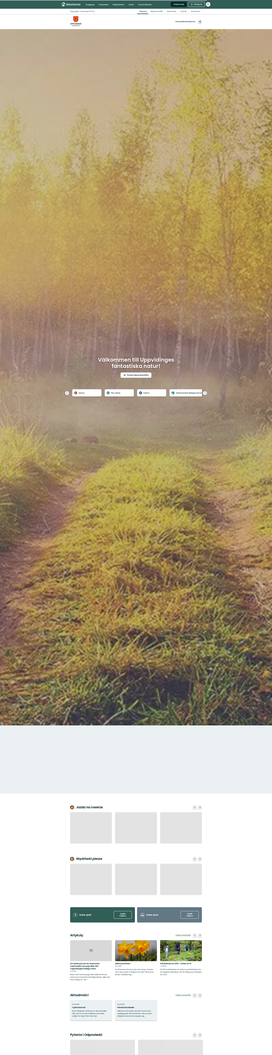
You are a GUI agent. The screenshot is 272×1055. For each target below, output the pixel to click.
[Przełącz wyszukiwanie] (208, 4)
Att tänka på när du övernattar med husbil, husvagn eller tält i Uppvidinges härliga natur (85, 966)
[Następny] (205, 393)
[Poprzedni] (67, 393)
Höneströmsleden (125, 1007)
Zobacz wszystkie (183, 935)
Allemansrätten (122, 963)
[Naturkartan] (71, 4)
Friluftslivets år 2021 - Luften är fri (175, 963)
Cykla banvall (78, 1007)
